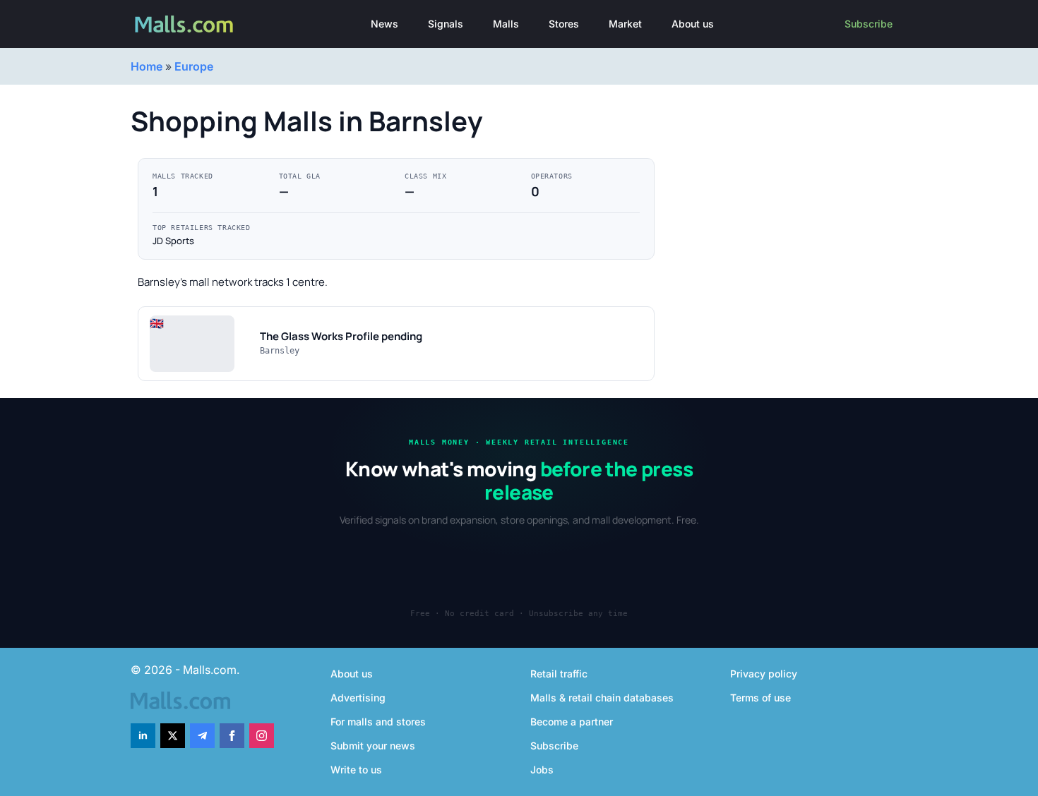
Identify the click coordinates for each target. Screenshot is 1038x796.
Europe (193, 66)
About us (693, 24)
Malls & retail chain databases (602, 698)
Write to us (356, 770)
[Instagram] (261, 735)
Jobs (542, 770)
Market (625, 24)
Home (146, 66)
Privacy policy (763, 674)
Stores (564, 24)
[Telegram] (202, 735)
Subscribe (869, 24)
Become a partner (571, 722)
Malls (506, 24)
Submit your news (372, 746)
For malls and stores (378, 722)
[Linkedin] (143, 735)
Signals (445, 24)
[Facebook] (232, 735)
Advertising (358, 698)
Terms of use (760, 698)
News (384, 24)
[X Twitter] (172, 735)
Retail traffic (558, 674)
